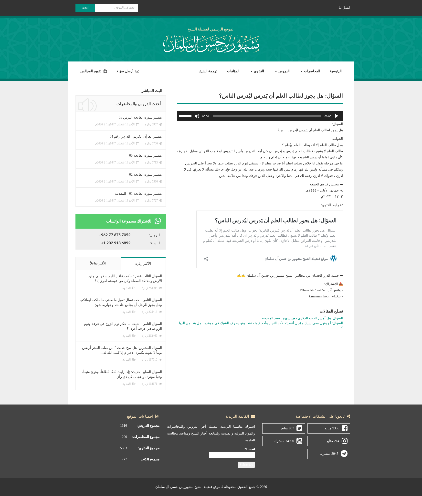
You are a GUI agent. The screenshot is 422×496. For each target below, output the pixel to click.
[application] (260, 116)
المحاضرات (311, 71)
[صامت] (196, 116)
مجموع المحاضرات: (146, 437)
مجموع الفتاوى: (149, 448)
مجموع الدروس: (148, 425)
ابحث (85, 7)
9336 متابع (332, 428)
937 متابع (287, 428)
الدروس (283, 71)
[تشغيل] (336, 116)
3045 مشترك (329, 454)
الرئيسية (336, 71)
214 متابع (333, 441)
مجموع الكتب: (149, 459)
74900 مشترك (284, 441)
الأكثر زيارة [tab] (143, 263)
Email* (249, 449)
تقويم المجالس (91, 71)
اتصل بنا (344, 8)
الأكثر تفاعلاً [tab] (98, 263)
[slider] (186, 115)
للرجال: (154, 235)
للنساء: (155, 243)
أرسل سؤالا (125, 71)
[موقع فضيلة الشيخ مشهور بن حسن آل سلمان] (211, 43)
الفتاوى (258, 71)
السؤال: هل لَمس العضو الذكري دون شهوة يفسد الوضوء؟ (302, 318)
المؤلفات (233, 71)
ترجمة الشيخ (208, 71)
